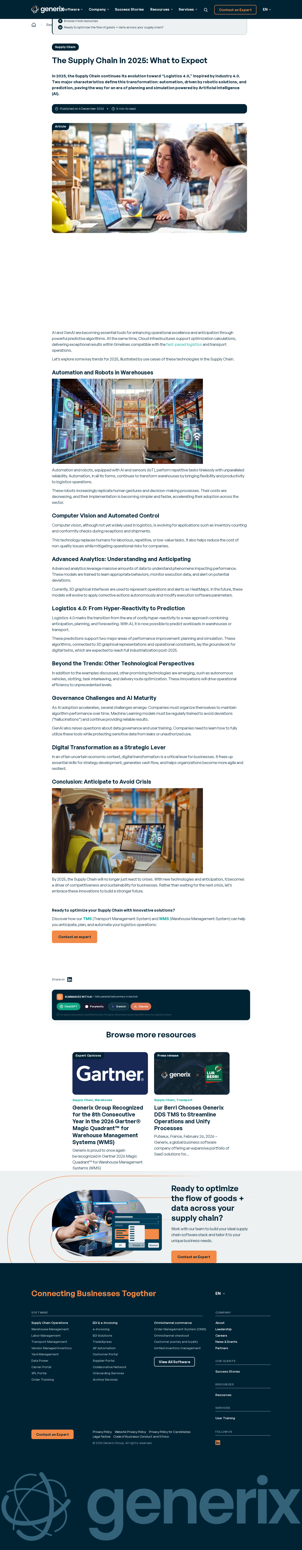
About (220, 1323)
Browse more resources (81, 21)
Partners (221, 1348)
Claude (143, 1006)
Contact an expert (74, 937)
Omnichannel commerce (173, 1323)
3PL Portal (38, 1373)
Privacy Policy (102, 1432)
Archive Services (105, 1379)
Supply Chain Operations (49, 1323)
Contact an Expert (235, 10)
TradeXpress (102, 1342)
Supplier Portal (103, 1360)
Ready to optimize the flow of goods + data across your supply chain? (113, 27)
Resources (223, 1395)
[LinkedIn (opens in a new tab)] (69, 979)
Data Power (39, 1360)
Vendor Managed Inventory (51, 1348)
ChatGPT (70, 1006)
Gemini (121, 1006)
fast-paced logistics (184, 344)
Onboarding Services (108, 1373)
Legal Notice (101, 1436)
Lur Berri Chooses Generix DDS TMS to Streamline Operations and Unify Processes (189, 1118)
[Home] (33, 25)
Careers (221, 1335)
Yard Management (45, 1354)
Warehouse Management (50, 1329)
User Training (225, 1418)
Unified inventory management (177, 1348)
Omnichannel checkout (171, 1335)
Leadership (223, 1329)
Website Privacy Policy (130, 1432)
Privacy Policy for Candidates (170, 1432)
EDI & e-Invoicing (105, 1323)
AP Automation (104, 1348)
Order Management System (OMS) (180, 1329)
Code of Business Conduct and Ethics (141, 1436)
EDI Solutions (102, 1335)
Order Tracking (42, 1379)
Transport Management (49, 1342)
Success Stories (129, 9)
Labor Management (46, 1335)
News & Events (226, 1342)
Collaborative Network (109, 1367)
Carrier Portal (41, 1367)
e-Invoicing (101, 1329)
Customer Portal (105, 1354)
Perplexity (97, 1006)
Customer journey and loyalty (176, 1342)
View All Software (174, 1362)
